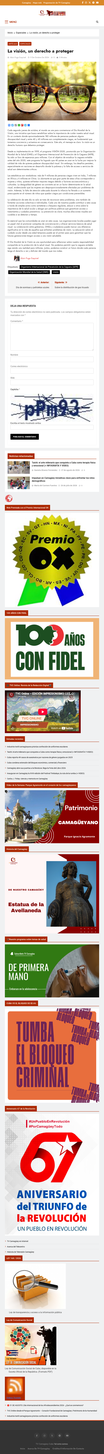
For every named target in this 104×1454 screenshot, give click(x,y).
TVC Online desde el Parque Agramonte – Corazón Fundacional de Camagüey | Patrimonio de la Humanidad (52, 1411)
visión (56, 272)
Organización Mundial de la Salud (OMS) (29, 272)
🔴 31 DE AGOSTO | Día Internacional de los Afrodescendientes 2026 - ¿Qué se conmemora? (45, 1405)
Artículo (13, 43)
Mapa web (37, 2)
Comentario (16, 321)
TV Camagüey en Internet (18, 1241)
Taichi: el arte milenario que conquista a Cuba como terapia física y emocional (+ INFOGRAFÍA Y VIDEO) (50, 752)
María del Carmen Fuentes (45, 485)
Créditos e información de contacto (68, 1448)
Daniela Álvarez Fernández (45, 470)
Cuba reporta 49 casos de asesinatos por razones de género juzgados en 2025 (40, 757)
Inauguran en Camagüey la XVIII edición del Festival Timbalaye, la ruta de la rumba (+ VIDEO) (45, 773)
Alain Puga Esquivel (18, 57)
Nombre (14, 355)
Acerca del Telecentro (16, 1247)
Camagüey (26, 2)
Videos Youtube (13, 1398)
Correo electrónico (19, 366)
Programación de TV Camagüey (56, 2)
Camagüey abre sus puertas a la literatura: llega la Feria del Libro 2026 (36, 768)
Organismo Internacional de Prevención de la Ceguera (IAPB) (50, 267)
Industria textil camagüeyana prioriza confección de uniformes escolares (37, 747)
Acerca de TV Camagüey (39, 1448)
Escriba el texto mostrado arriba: (25, 423)
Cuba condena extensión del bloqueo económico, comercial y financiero (36, 763)
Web (12, 378)
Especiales (25, 43)
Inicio (22, 1448)
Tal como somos (61, 1444)
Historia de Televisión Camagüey (20, 1252)
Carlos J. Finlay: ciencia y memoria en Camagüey (27, 779)
